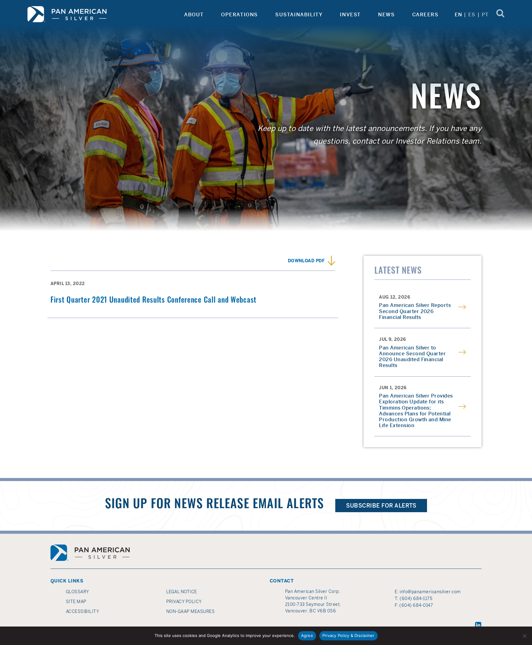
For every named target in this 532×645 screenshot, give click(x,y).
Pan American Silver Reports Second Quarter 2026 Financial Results (415, 311)
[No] (524, 636)
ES (471, 14)
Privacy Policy (184, 601)
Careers (425, 14)
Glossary (77, 591)
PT (485, 14)
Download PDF (306, 260)
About (194, 14)
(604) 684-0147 (416, 605)
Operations (239, 14)
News (386, 14)
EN (458, 14)
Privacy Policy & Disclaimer (348, 635)
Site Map (76, 601)
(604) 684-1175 (416, 598)
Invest (350, 14)
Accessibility (82, 611)
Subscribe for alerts (381, 505)
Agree (307, 635)
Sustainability (299, 14)
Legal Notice (181, 591)
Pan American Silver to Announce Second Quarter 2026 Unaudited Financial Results (412, 357)
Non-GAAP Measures (190, 611)
